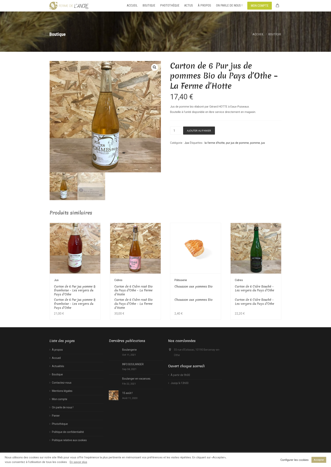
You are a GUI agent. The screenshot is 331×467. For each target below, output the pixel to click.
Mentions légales (62, 390)
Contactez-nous (61, 382)
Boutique (274, 34)
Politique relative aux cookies (69, 440)
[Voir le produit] (75, 248)
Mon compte (59, 399)
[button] (154, 67)
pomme (255, 143)
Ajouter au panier (199, 130)
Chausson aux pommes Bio (193, 300)
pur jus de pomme (237, 143)
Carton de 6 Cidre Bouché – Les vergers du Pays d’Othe (254, 302)
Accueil (258, 34)
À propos (57, 349)
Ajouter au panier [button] (77, 311)
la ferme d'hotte (215, 143)
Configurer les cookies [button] (294, 460)
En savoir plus (78, 462)
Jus (186, 143)
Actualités (58, 366)
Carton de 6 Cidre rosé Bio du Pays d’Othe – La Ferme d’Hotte (133, 304)
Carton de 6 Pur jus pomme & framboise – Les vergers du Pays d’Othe (74, 304)
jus (263, 143)
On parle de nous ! (62, 407)
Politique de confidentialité (68, 431)
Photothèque (60, 423)
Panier (56, 415)
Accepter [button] (319, 459)
